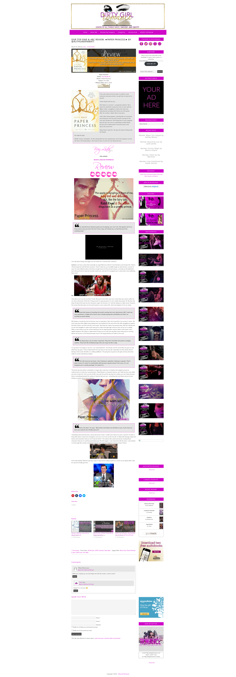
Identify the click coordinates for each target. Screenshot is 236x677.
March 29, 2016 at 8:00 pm (86, 570)
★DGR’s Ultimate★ (146, 32)
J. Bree (149, 526)
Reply (74, 576)
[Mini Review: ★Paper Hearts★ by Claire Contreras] (103, 526)
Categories (121, 32)
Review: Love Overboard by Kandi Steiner (151, 162)
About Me (93, 32)
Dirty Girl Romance (113, 11)
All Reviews (91, 550)
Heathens (149, 517)
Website (98, 625)
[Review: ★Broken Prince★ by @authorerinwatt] (81, 526)
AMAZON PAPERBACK (107, 160)
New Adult (107, 550)
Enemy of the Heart (149, 503)
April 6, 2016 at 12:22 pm (86, 584)
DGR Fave (79, 552)
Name (98, 618)
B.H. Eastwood (150, 505)
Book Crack (123, 550)
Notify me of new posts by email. (82, 630)
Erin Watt (85, 552)
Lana (84, 46)
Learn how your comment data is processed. (108, 638)
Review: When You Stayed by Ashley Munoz (151, 136)
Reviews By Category (107, 32)
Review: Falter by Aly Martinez (151, 156)
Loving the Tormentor (149, 510)
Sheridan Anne (150, 519)
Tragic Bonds (149, 524)
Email (97, 621)
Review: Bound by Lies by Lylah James (151, 143)
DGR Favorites (99, 550)
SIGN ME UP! (151, 64)
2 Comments (91, 46)
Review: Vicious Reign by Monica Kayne (151, 149)
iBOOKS (96, 160)
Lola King (150, 512)
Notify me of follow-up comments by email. (85, 627)
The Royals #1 (106, 76)
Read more (152, 469)
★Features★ (132, 32)
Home (85, 32)
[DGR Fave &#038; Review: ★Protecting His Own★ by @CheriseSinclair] (125, 526)
